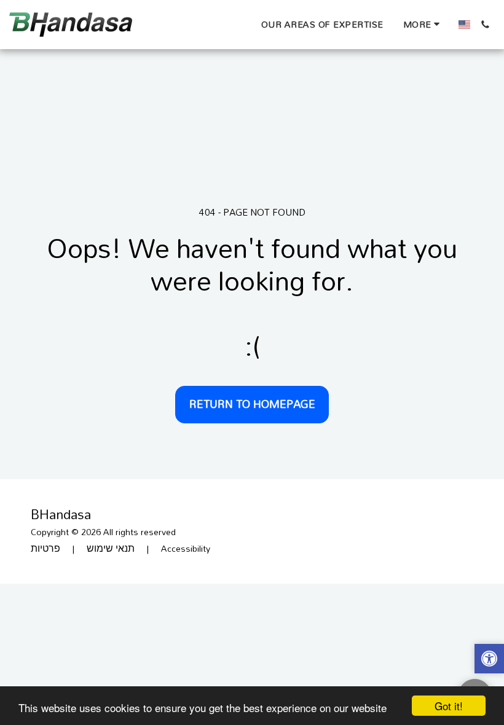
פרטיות (45, 548)
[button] (485, 24)
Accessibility (185, 548)
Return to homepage (252, 404)
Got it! (449, 705)
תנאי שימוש (111, 548)
